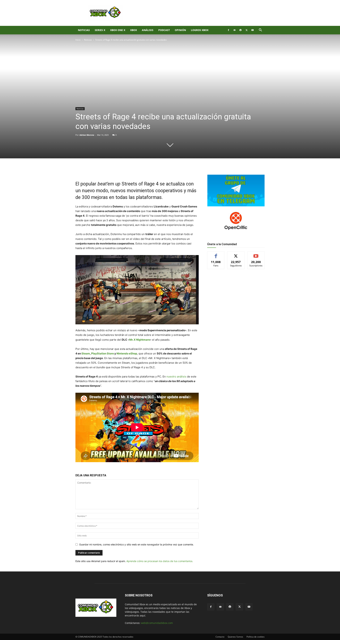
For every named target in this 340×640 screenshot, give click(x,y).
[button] (260, 30)
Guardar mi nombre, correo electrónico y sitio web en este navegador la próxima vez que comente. (136, 544)
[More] (133, 170)
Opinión (180, 30)
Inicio (78, 39)
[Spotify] (240, 30)
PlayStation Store (102, 353)
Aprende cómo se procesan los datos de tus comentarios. (159, 561)
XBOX (133, 30)
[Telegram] (125, 170)
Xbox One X (117, 30)
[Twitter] (246, 30)
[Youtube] (252, 30)
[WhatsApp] (116, 170)
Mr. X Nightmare (139, 339)
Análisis (147, 30)
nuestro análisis (176, 376)
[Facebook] (228, 30)
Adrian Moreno (87, 135)
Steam (85, 353)
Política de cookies (255, 636)
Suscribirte (256, 254)
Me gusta (216, 254)
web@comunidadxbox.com (157, 623)
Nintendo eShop (127, 353)
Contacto (220, 636)
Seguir (236, 254)
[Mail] (234, 30)
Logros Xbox (199, 30)
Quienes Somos (235, 636)
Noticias (84, 30)
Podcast (164, 30)
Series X (100, 30)
